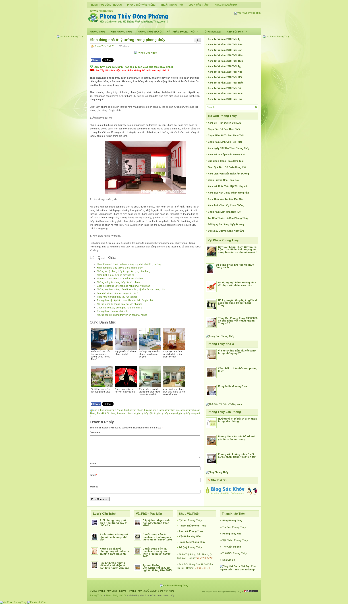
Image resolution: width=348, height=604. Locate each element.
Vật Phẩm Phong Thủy (182, 31)
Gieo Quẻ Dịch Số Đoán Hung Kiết (227, 167)
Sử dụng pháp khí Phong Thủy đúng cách (235, 266)
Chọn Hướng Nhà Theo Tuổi (223, 180)
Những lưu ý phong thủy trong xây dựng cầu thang (123, 271)
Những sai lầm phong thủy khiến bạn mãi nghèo (122, 315)
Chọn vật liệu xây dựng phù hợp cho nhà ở (119, 307)
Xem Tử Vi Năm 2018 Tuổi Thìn (225, 61)
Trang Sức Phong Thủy (192, 542)
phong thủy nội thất (146, 413)
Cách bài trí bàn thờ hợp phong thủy (237, 369)
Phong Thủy (97, 31)
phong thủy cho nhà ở (147, 410)
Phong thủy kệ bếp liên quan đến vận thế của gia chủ (125, 300)
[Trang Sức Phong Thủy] (220, 336)
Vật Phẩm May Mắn (190, 536)
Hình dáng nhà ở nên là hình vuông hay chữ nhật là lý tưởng (129, 264)
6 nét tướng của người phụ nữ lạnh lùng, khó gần (114, 537)
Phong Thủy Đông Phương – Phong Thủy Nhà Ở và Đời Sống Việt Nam (136, 590)
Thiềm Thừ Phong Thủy (192, 525)
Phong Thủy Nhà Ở (150, 31)
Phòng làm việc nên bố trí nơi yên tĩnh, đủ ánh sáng (236, 437)
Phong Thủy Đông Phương (106, 5)
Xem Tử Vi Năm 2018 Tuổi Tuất (225, 93)
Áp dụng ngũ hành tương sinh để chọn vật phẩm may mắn (237, 283)
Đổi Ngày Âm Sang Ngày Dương (226, 224)
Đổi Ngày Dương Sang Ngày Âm (226, 230)
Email (93, 475)
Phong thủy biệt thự (126, 410)
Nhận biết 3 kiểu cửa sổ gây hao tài (115, 275)
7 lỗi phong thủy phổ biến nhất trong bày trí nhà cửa (113, 523)
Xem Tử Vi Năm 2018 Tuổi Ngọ (225, 71)
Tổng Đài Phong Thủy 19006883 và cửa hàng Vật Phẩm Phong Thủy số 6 (238, 321)
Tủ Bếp (237, 546)
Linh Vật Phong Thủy (191, 531)
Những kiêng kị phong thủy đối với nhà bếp (119, 304)
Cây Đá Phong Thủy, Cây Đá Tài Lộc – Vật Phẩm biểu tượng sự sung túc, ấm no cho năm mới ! (237, 249)
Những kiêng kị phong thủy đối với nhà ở (118, 282)
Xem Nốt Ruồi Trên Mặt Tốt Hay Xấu (228, 186)
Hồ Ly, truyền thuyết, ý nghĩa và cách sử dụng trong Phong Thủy (237, 303)
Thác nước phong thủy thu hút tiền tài (117, 296)
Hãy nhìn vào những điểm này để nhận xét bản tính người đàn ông (114, 565)
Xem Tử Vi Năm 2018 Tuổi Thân (225, 82)
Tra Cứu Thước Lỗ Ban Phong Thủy (228, 218)
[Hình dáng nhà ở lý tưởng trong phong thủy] (145, 167)
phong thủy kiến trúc (169, 410)
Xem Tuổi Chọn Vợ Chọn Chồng (226, 205)
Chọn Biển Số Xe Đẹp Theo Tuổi (226, 135)
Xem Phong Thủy (121, 31)
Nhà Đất (226, 559)
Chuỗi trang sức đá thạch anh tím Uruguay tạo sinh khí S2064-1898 (157, 537)
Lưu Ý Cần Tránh (199, 5)
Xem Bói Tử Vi (237, 31)
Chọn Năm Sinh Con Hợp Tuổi (225, 142)
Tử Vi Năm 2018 (212, 31)
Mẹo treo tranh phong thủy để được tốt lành (120, 278)
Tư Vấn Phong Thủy (101, 11)
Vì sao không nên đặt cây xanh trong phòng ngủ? (237, 352)
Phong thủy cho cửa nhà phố (112, 311)
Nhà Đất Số (219, 480)
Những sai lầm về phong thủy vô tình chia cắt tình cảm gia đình (115, 551)
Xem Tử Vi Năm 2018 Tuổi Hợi (225, 99)
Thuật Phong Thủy (172, 5)
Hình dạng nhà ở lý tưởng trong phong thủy (120, 267)
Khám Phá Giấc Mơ (226, 5)
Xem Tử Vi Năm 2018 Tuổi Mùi (225, 77)
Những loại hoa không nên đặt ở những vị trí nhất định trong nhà (131, 289)
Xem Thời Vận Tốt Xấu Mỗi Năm (226, 199)
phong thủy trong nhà (167, 413)
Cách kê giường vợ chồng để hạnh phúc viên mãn (123, 285)
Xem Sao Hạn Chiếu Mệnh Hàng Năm (229, 192)
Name (93, 463)
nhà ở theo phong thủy (104, 410)
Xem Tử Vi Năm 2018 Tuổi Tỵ (224, 66)
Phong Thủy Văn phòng (141, 5)
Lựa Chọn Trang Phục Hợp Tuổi (226, 161)
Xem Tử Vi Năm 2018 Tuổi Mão (225, 55)
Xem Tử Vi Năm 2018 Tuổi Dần (225, 50)
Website (94, 486)
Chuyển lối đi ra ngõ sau (233, 386)
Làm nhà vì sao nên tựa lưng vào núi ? (117, 293)
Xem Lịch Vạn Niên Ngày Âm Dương (228, 173)
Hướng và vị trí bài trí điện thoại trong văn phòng (238, 420)
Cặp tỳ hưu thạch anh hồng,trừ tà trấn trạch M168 (156, 523)
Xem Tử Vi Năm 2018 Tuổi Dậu (225, 88)
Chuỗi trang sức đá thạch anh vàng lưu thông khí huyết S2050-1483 (157, 552)
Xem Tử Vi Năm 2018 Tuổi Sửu (225, 44)
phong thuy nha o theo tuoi (123, 413)
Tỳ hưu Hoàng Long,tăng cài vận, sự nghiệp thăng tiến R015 (157, 568)
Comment (95, 432)
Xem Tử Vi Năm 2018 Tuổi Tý (224, 39)
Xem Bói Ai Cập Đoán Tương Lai (226, 154)
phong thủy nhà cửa (190, 410)
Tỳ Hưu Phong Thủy (190, 520)
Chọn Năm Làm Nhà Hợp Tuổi (224, 211)
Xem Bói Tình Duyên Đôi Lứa (224, 122)
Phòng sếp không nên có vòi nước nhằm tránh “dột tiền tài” (237, 455)
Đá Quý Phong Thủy (190, 547)
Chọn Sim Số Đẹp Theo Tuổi (224, 129)
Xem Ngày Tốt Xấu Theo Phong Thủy (229, 148)
